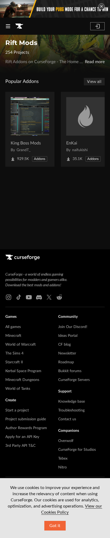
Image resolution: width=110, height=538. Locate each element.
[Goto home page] (19, 26)
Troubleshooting (71, 410)
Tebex (63, 458)
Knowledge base (71, 401)
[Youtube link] (29, 297)
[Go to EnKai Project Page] (85, 129)
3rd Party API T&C (20, 446)
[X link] (49, 297)
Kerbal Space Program (23, 371)
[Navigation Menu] (8, 26)
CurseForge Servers (74, 380)
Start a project (17, 410)
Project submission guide (25, 419)
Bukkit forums (69, 371)
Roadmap (66, 362)
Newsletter (67, 353)
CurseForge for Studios (77, 450)
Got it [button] (54, 526)
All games (13, 327)
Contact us (67, 419)
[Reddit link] (59, 297)
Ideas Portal (67, 336)
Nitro (62, 467)
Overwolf (65, 441)
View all (94, 81)
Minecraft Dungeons (22, 380)
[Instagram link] (8, 297)
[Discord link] (39, 297)
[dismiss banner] (101, 6)
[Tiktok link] (18, 297)
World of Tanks (17, 389)
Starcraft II (14, 362)
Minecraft (13, 336)
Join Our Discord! (72, 327)
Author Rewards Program (26, 428)
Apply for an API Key (22, 437)
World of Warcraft (20, 344)
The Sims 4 (14, 353)
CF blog (64, 344)
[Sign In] (97, 26)
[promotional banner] (55, 9)
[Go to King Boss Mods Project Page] (29, 129)
